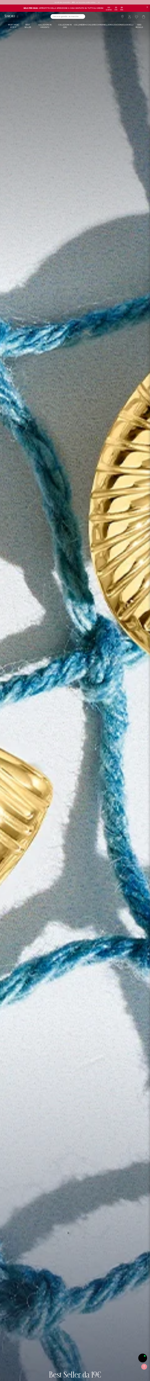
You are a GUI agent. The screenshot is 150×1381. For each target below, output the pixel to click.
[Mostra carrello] (143, 16)
